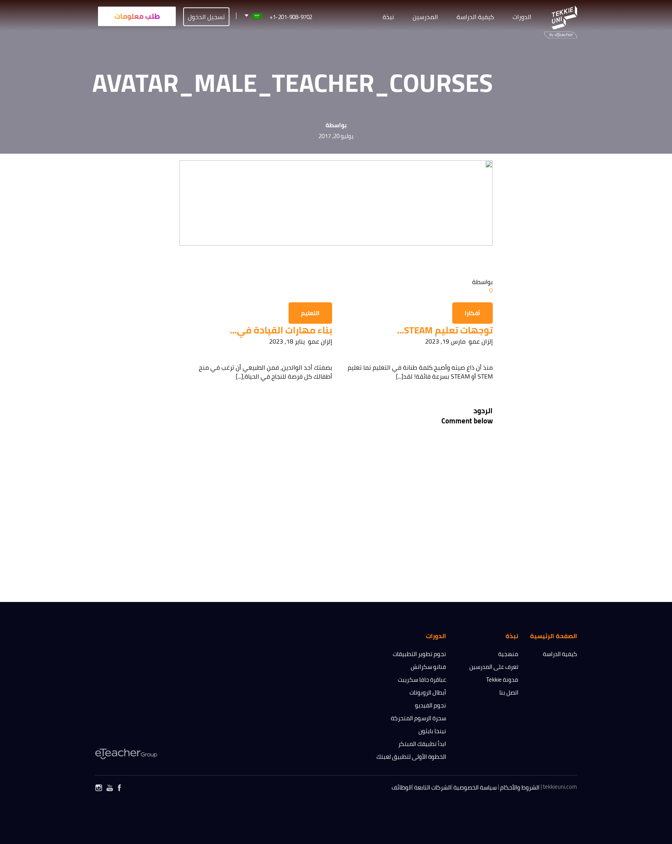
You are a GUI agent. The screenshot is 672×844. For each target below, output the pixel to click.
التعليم (310, 313)
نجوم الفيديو (430, 705)
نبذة (388, 16)
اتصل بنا (508, 692)
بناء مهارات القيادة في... (281, 330)
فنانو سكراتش (428, 666)
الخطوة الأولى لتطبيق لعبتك (411, 756)
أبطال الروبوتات (428, 692)
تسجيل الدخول (206, 17)
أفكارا (472, 313)
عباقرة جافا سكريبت (422, 679)
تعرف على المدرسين (493, 666)
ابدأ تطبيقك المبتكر (422, 743)
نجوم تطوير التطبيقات (419, 654)
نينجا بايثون (432, 731)
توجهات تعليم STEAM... (445, 330)
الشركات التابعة (432, 787)
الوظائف (402, 787)
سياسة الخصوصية (475, 787)
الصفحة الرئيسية (553, 636)
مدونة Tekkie (502, 679)
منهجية (508, 654)
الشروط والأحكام (519, 787)
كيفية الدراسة (560, 654)
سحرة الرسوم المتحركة (418, 718)
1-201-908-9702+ (291, 17)
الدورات (522, 16)
